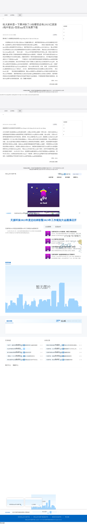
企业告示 (9, 213)
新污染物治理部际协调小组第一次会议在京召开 (19, 352)
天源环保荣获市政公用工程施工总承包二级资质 (63, 246)
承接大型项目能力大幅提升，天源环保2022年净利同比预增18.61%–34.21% (65, 345)
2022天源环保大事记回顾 (57, 239)
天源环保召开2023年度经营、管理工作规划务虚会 (26, 213)
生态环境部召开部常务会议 (14, 348)
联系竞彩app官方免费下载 (64, 174)
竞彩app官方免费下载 (10, 173)
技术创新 (67, 177)
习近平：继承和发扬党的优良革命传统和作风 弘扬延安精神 (22, 345)
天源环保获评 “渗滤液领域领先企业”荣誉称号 (63, 254)
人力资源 (34, 504)
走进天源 (51, 177)
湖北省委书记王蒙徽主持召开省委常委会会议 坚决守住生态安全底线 (24, 359)
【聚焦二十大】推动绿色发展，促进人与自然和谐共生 (21, 356)
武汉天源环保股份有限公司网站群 (21, 512)
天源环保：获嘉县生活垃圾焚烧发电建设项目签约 (59, 356)
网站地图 (67, 516)
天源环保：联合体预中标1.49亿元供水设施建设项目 (59, 359)
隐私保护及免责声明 (56, 516)
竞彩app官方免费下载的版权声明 (40, 516)
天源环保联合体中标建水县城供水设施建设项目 (58, 352)
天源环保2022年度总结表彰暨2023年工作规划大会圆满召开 (43, 220)
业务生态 (59, 177)
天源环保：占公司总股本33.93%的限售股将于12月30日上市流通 (62, 348)
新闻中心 (75, 177)
